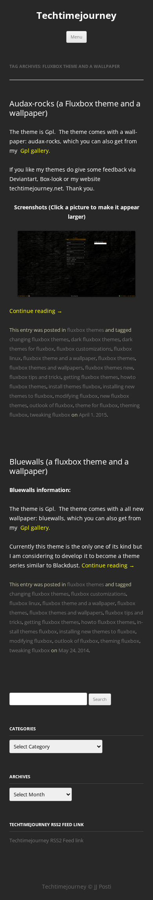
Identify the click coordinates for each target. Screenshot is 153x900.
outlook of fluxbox (51, 405)
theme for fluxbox (96, 405)
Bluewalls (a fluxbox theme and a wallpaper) (69, 466)
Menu (76, 37)
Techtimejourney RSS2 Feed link (46, 840)
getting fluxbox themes (91, 376)
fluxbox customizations (83, 348)
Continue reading (35, 311)
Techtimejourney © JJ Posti (76, 886)
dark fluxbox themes (95, 339)
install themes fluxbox (74, 386)
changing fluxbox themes (39, 339)
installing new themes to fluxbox (97, 631)
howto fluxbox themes (108, 622)
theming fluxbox (119, 640)
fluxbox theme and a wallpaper (59, 358)
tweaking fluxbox (50, 414)
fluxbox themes (85, 329)
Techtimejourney (76, 15)
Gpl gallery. (35, 150)
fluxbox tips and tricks (35, 376)
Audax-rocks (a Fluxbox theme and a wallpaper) (74, 108)
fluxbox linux (24, 603)
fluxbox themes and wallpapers (46, 367)
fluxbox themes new (109, 367)
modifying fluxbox (76, 395)
